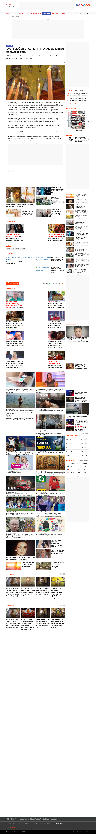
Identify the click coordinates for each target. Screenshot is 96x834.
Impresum (9, 827)
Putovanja (34, 13)
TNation (87, 831)
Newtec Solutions (80, 831)
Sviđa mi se (44, 283)
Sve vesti (68, 192)
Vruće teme (10, 253)
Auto (57, 13)
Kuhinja (28, 13)
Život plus (21, 13)
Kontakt (13, 827)
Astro (39, 13)
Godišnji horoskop (80, 135)
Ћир (86, 5)
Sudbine (12, 16)
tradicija (23, 248)
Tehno (53, 13)
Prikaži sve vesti (72, 104)
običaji (8, 248)
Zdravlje (15, 13)
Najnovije (69, 90)
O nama (53, 823)
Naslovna (8, 13)
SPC (13, 248)
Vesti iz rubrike (10, 605)
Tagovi (8, 245)
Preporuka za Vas (11, 221)
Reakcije (82, 90)
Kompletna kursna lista (83, 460)
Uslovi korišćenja (59, 823)
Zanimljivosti (46, 13)
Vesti (8, 16)
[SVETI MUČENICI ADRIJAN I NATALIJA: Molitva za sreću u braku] (35, 82)
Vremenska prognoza (72, 435)
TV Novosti (63, 13)
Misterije (18, 16)
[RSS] (88, 192)
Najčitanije (75, 90)
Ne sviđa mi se (57, 283)
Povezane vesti (10, 574)
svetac (17, 248)
